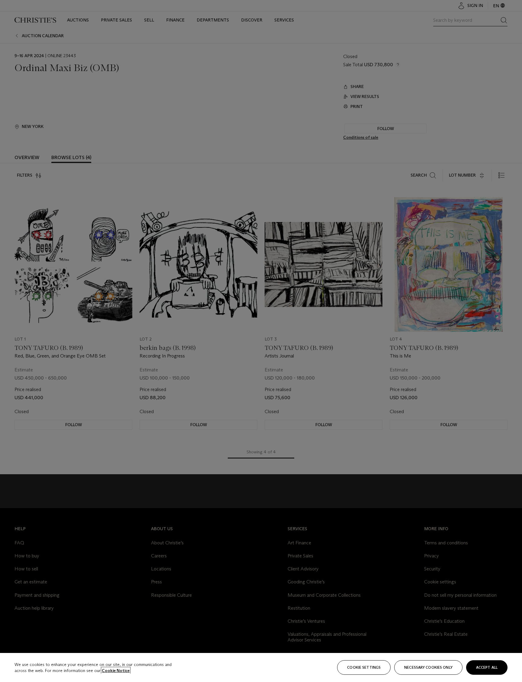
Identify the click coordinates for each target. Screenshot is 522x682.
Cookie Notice (116, 670)
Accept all (487, 667)
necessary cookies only (428, 667)
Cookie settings (364, 667)
